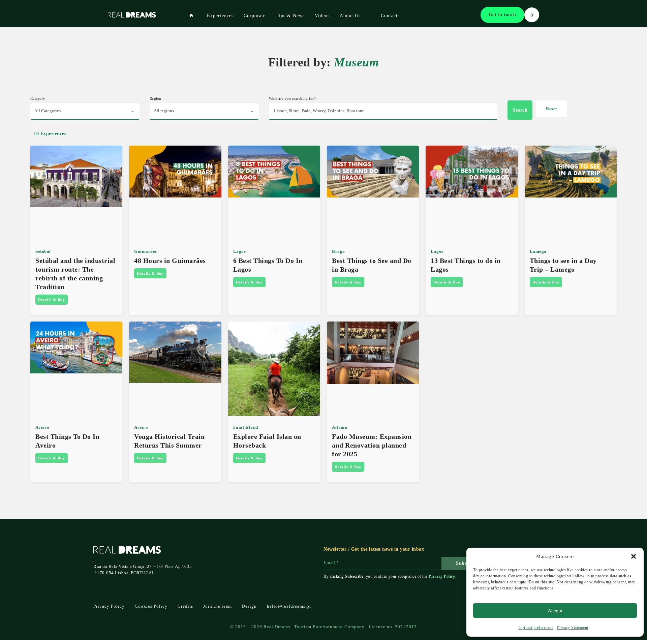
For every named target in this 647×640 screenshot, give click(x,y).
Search (520, 110)
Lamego (538, 251)
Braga (338, 251)
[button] (633, 556)
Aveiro (42, 427)
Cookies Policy (151, 606)
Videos (322, 15)
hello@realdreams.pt (289, 606)
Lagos (239, 251)
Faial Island (245, 427)
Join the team (217, 606)
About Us (350, 15)
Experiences (220, 15)
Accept (555, 610)
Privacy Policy (442, 576)
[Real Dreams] (191, 15)
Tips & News (290, 15)
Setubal (43, 251)
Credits (185, 606)
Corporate (255, 15)
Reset (551, 108)
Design (249, 606)
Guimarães (145, 251)
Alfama (339, 427)
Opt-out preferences (536, 627)
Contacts (390, 15)
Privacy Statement (572, 627)
